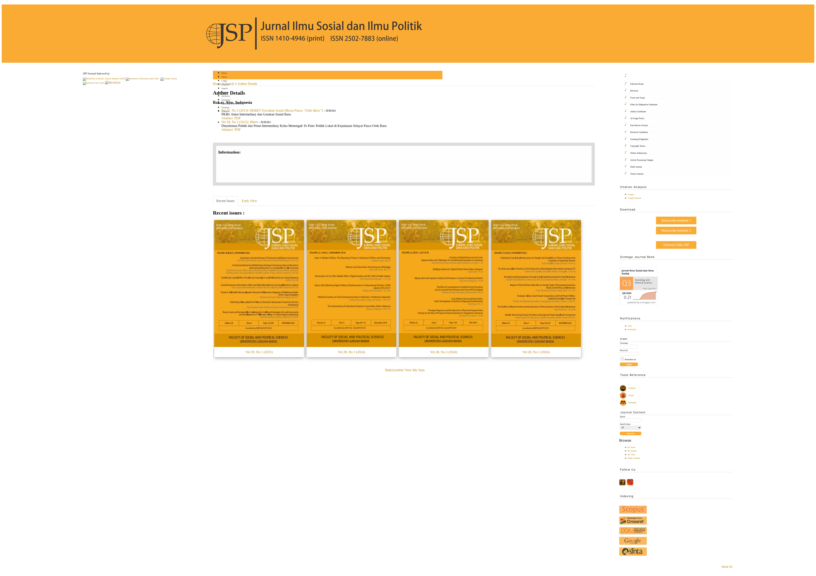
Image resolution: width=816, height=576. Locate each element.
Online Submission (638, 153)
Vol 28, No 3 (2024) (351, 352)
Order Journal (636, 167)
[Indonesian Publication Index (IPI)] (142, 78)
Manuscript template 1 (676, 220)
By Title (631, 454)
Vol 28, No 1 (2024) (536, 352)
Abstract (227, 118)
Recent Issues (225, 201)
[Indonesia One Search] (94, 83)
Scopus (631, 194)
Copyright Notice (637, 146)
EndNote (632, 388)
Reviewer (634, 91)
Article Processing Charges (641, 160)
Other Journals (634, 458)
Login (224, 81)
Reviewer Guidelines (639, 132)
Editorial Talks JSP (676, 245)
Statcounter (394, 370)
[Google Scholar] (168, 78)
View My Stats (415, 370)
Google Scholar (634, 198)
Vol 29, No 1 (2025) (259, 352)
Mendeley (632, 402)
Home (224, 73)
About (224, 77)
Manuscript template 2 (676, 230)
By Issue (631, 447)
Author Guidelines (638, 111)
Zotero (631, 395)
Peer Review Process (639, 125)
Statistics (225, 100)
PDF (237, 118)
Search (224, 88)
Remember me (630, 359)
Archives (225, 96)
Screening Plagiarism (639, 139)
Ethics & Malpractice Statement (643, 104)
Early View (249, 201)
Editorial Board (636, 84)
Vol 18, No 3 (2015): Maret (239, 122)
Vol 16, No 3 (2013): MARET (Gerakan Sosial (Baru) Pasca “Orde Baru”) (272, 110)
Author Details (247, 83)
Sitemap (225, 107)
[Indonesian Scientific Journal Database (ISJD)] (104, 78)
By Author (632, 451)
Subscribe (632, 329)
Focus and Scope (637, 98)
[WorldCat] (112, 82)
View (630, 326)
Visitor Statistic (637, 174)
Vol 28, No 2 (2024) (443, 352)
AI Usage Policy (637, 118)
